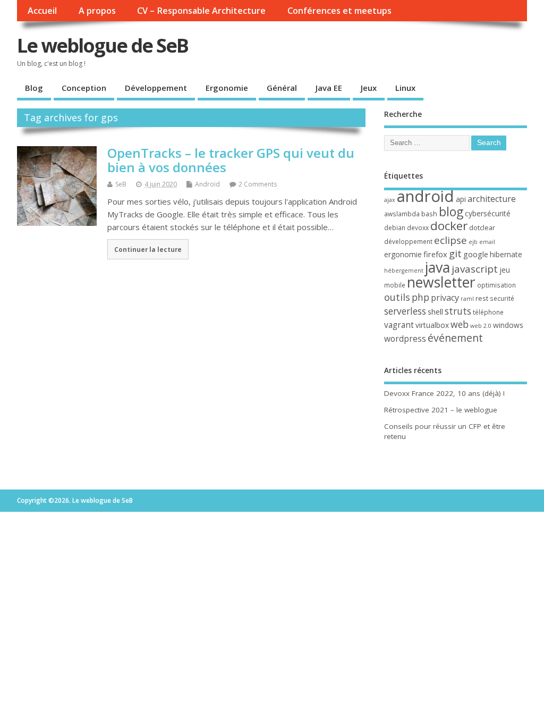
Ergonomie (227, 87)
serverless (405, 311)
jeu (504, 270)
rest (481, 298)
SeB (120, 184)
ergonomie (403, 254)
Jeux (369, 87)
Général (282, 87)
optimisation (496, 285)
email (487, 242)
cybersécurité (488, 213)
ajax (389, 200)
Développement (156, 87)
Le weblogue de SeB (102, 45)
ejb (473, 242)
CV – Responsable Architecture (201, 10)
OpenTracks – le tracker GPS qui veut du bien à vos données (230, 159)
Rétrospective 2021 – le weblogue (440, 410)
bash (429, 213)
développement (408, 241)
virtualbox (432, 325)
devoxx (418, 227)
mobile (394, 285)
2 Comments (258, 184)
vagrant (399, 325)
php (420, 297)
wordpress (405, 338)
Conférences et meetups (339, 10)
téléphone (488, 312)
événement (455, 338)
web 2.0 (480, 326)
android (425, 196)
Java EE (329, 87)
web (459, 324)
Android (207, 184)
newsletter (441, 282)
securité (502, 298)
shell (435, 311)
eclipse (450, 240)
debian (394, 227)
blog (451, 211)
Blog (34, 87)
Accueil (42, 10)
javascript (475, 269)
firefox (435, 254)
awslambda (402, 213)
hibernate (506, 254)
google (475, 254)
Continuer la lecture (148, 249)
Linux (405, 87)
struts (458, 311)
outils (397, 297)
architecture (492, 199)
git (455, 253)
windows (508, 325)
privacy (445, 297)
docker (449, 225)
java (437, 267)
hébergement (403, 270)
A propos (97, 10)
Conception (84, 87)
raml (467, 298)
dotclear (482, 227)
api (461, 199)
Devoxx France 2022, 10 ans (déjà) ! (444, 393)
